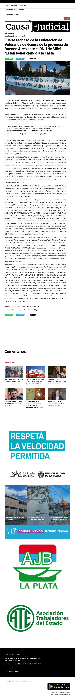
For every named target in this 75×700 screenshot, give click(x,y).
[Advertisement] (35, 331)
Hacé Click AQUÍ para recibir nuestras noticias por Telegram (22, 310)
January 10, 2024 (41, 134)
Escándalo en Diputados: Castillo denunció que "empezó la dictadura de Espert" (56, 403)
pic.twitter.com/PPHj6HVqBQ (41, 131)
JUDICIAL (14, 5)
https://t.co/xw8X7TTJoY (21, 131)
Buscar (67, 18)
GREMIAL (22, 10)
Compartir (9, 58)
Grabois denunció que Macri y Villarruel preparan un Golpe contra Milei (13, 403)
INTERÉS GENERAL (11, 10)
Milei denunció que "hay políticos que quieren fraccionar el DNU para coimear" (57, 381)
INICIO (7, 5)
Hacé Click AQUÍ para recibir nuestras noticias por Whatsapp (22, 306)
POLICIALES (22, 5)
